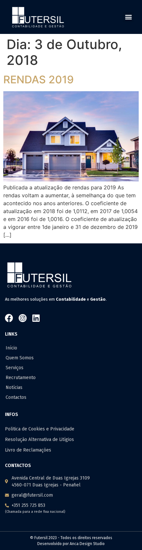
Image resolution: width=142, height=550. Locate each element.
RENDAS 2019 (38, 79)
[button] (128, 17)
